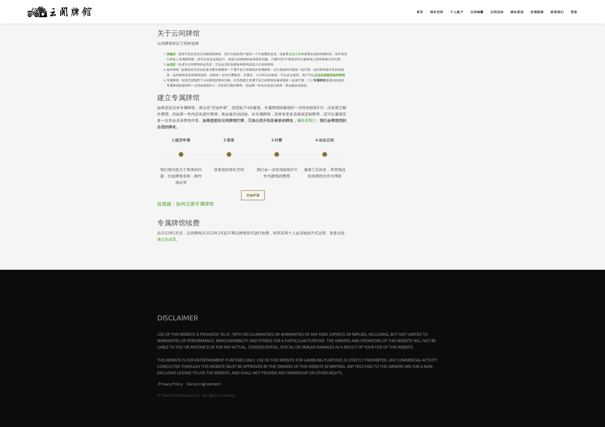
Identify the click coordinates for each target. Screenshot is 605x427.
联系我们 (308, 120)
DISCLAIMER (177, 318)
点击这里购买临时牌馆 (329, 75)
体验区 (171, 54)
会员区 (171, 64)
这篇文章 (295, 54)
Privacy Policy (171, 384)
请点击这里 (166, 239)
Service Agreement (203, 384)
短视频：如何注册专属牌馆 (185, 203)
